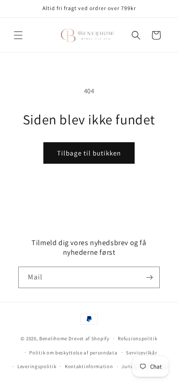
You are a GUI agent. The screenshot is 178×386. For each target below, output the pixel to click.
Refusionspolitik (137, 338)
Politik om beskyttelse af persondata (73, 352)
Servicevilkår (141, 352)
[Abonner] (149, 277)
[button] (18, 35)
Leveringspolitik (36, 366)
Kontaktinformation (89, 366)
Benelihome (53, 338)
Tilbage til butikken (89, 153)
